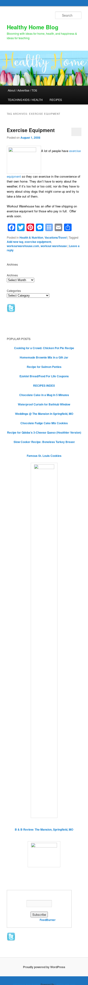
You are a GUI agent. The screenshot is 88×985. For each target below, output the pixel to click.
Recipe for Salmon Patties (44, 367)
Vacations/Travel (56, 237)
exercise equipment (38, 242)
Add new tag (15, 242)
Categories (14, 291)
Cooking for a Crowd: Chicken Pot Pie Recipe (44, 348)
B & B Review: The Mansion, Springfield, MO (44, 829)
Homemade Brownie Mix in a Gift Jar (44, 357)
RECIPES (56, 100)
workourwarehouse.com (23, 246)
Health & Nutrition (31, 237)
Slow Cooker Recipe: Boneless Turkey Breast (44, 442)
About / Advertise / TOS (22, 90)
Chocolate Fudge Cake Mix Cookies (44, 423)
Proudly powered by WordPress (44, 967)
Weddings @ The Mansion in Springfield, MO (44, 414)
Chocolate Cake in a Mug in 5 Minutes (44, 395)
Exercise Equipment (31, 130)
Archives (12, 275)
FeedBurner (48, 920)
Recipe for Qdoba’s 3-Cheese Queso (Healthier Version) (44, 432)
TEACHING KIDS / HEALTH (25, 100)
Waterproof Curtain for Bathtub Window (44, 404)
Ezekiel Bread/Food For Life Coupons (44, 376)
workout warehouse (54, 246)
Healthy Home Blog (32, 27)
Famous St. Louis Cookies (44, 456)
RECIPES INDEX (44, 385)
